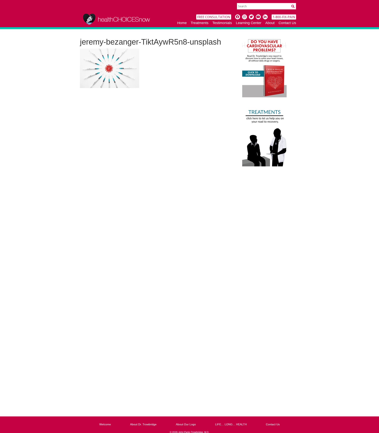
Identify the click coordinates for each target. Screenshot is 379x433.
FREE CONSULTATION (213, 17)
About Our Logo (186, 424)
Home (182, 23)
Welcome (105, 424)
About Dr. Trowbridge (143, 424)
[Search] (293, 6)
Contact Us (287, 23)
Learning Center (248, 23)
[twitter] (251, 16)
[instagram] (244, 16)
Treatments (199, 23)
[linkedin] (265, 16)
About (270, 23)
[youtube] (258, 16)
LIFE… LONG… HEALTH (231, 424)
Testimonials (222, 23)
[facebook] (237, 16)
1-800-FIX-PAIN (284, 17)
